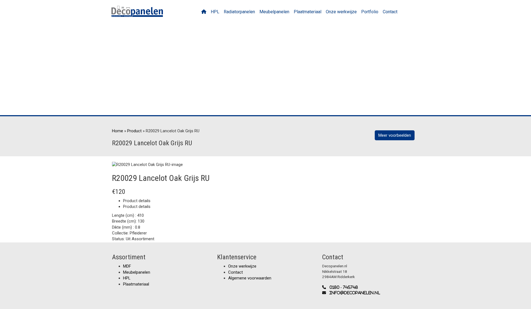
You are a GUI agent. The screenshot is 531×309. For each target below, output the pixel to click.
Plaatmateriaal (307, 11)
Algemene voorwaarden (249, 278)
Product (134, 130)
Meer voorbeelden (394, 135)
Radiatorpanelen (239, 11)
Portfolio (369, 11)
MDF (127, 266)
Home (117, 130)
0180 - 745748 (342, 287)
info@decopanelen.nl (353, 293)
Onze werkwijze (341, 11)
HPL (215, 11)
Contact (390, 11)
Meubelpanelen (274, 11)
